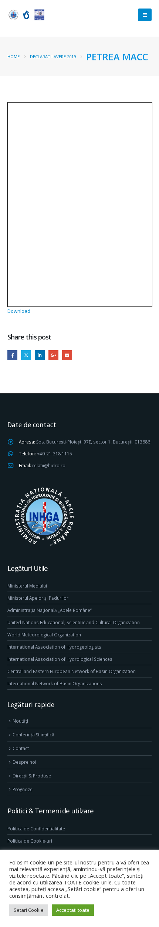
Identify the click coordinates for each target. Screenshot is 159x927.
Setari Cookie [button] (29, 910)
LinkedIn (40, 355)
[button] (145, 15)
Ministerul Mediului (27, 586)
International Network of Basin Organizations (54, 683)
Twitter (26, 355)
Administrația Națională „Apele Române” (49, 610)
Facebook (12, 355)
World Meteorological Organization (44, 634)
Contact (21, 748)
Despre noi (24, 762)
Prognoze (23, 789)
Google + (53, 355)
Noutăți (20, 721)
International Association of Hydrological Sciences (59, 659)
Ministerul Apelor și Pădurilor (37, 598)
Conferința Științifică (33, 734)
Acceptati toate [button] (72, 910)
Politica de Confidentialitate (36, 828)
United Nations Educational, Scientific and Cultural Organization (73, 622)
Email (67, 355)
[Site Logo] (25, 15)
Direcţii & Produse (32, 776)
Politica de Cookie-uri (29, 841)
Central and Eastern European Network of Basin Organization (71, 671)
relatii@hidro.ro (48, 465)
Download (18, 311)
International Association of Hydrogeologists (54, 647)
